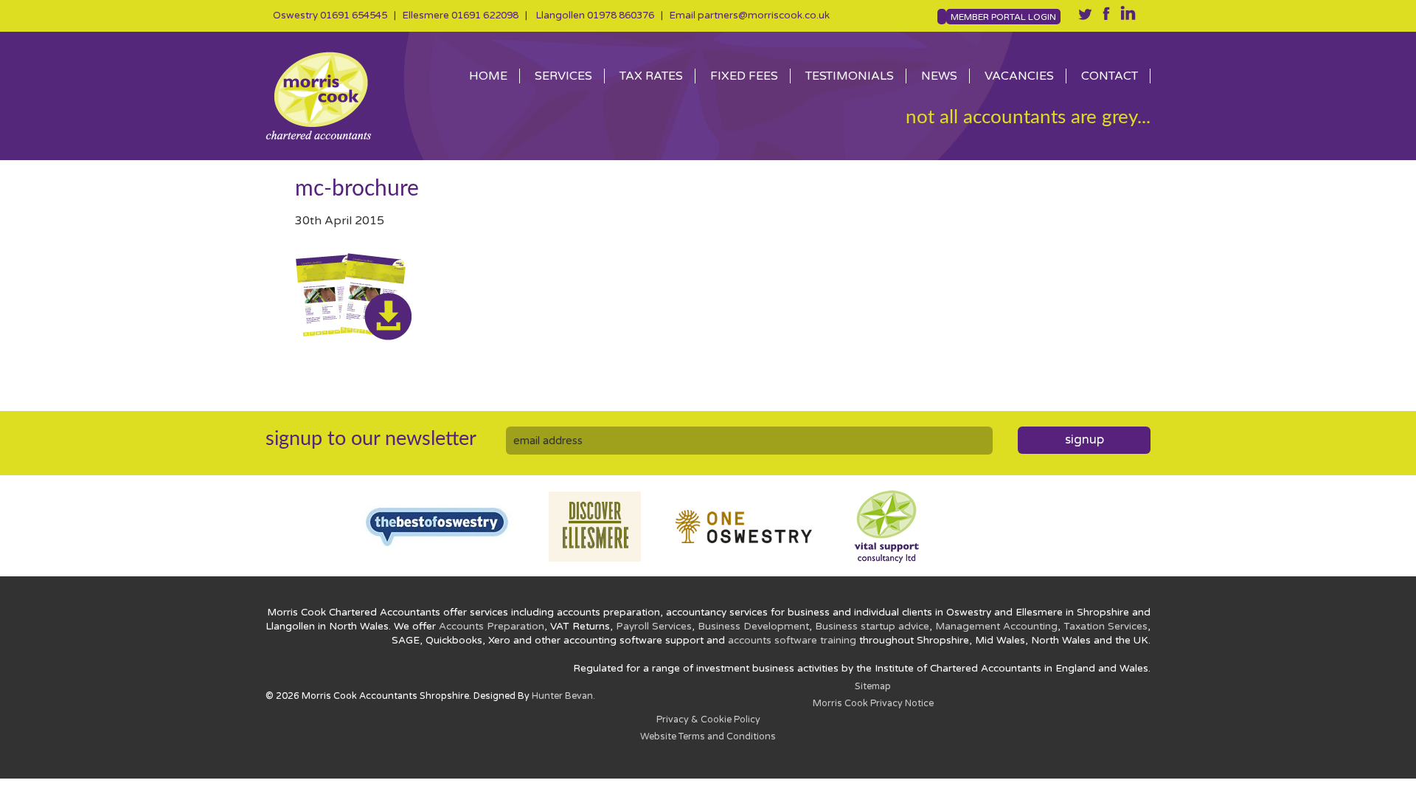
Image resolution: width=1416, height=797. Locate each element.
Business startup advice (872, 626)
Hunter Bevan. (563, 696)
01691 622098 (484, 15)
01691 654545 (353, 15)
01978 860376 (620, 15)
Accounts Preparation (491, 626)
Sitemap (873, 686)
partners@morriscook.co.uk (764, 15)
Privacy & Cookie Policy (708, 719)
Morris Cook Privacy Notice (873, 703)
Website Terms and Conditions (708, 736)
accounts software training (792, 640)
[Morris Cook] (347, 96)
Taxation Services (1105, 626)
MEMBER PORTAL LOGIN (1003, 17)
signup (1084, 439)
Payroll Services (654, 626)
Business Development (753, 626)
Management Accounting (996, 626)
